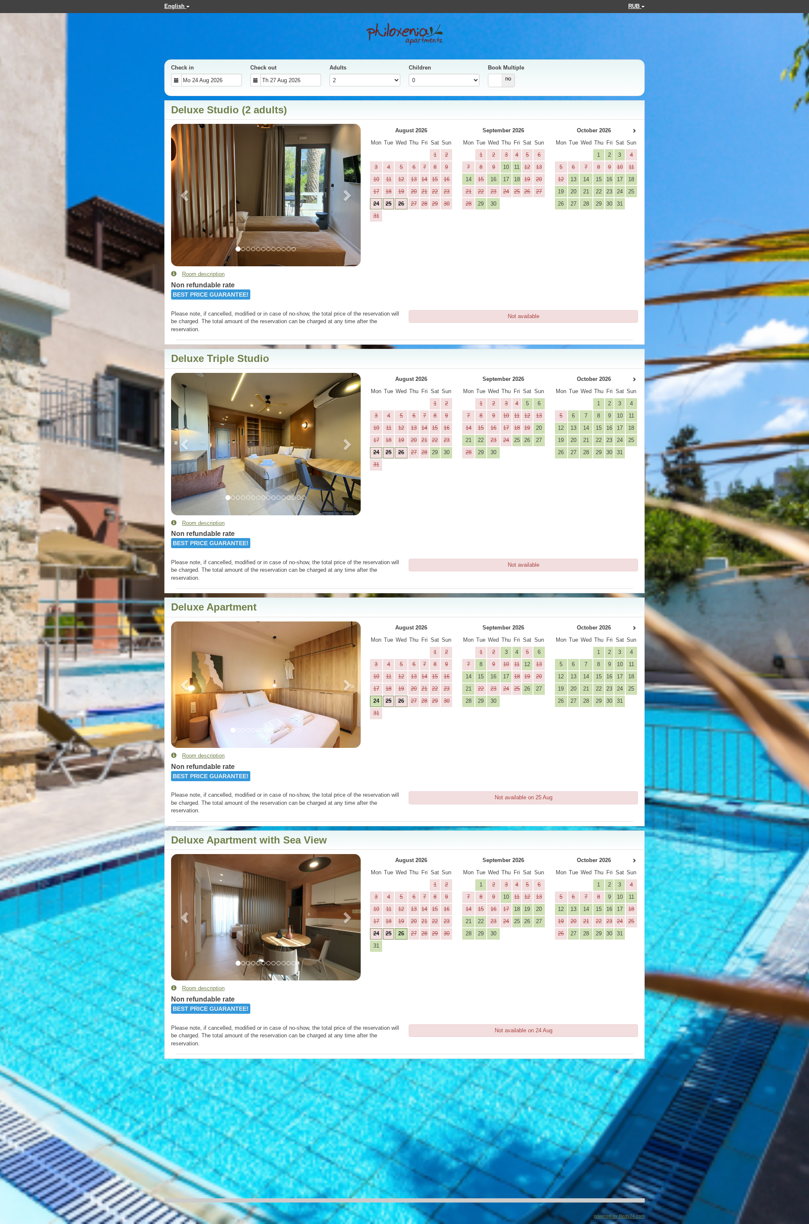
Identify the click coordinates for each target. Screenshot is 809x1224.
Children (420, 67)
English (175, 6)
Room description (203, 274)
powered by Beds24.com (619, 1216)
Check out (263, 67)
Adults (337, 67)
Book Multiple (506, 67)
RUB (634, 6)
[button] (185, 195)
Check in (182, 67)
